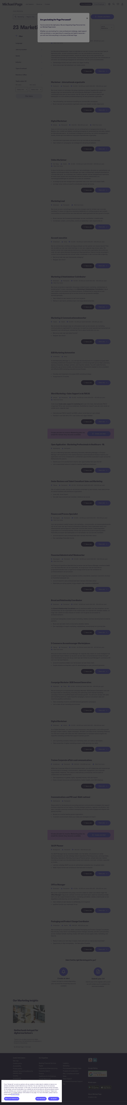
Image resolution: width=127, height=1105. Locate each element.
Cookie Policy (15, 1094)
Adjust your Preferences (11, 1098)
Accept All (53, 1098)
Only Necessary (41, 1098)
